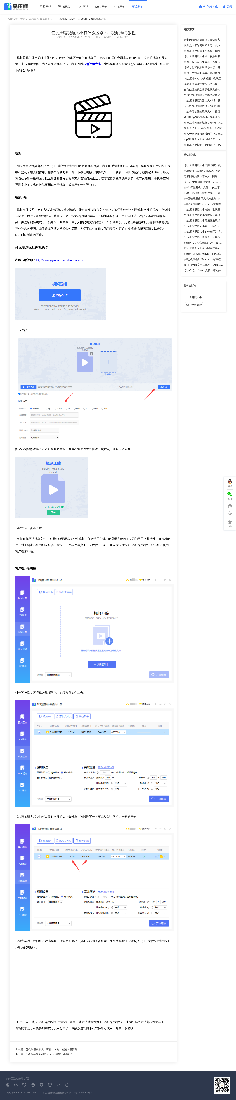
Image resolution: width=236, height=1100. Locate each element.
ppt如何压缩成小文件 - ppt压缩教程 (203, 188)
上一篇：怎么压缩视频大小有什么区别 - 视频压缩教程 (46, 1049)
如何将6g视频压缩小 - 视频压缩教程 (203, 118)
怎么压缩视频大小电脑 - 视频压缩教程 (203, 210)
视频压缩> (46, 19)
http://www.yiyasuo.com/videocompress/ (59, 260)
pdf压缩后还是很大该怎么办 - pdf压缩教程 (203, 199)
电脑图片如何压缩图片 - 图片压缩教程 (203, 177)
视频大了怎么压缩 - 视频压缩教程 (203, 128)
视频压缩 (64, 6)
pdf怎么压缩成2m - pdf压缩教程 (202, 204)
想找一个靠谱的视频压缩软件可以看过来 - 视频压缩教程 (203, 73)
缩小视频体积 (194, 305)
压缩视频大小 (194, 297)
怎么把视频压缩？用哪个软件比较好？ (203, 96)
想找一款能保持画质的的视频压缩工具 (203, 134)
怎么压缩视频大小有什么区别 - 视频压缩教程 (203, 227)
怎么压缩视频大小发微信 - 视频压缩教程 (203, 216)
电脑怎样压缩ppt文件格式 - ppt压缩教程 (203, 171)
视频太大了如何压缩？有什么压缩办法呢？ (203, 46)
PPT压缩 (119, 6)
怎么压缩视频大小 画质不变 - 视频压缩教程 (203, 166)
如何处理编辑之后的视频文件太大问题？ (203, 90)
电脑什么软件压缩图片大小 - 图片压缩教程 (203, 193)
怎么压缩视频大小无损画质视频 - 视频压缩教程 (203, 221)
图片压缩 (45, 6)
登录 (229, 6)
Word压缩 (100, 6)
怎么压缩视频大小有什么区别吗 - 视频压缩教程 (203, 232)
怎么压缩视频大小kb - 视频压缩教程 (203, 57)
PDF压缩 (82, 6)
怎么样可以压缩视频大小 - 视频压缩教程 (203, 112)
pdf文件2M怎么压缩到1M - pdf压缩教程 (203, 243)
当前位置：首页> (17, 19)
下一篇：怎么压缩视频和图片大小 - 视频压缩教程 (43, 1054)
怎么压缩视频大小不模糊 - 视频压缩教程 (203, 51)
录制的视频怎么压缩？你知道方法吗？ (203, 40)
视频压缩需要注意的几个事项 (201, 83)
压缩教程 (138, 6)
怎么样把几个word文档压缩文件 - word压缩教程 (203, 271)
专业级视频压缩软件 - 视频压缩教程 (203, 107)
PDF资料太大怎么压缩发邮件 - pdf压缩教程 (204, 249)
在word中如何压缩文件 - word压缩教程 (204, 182)
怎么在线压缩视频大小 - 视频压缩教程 (203, 62)
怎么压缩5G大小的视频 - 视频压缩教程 (203, 79)
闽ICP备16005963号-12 (81, 1092)
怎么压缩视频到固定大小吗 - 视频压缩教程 (203, 101)
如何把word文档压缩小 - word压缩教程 (204, 265)
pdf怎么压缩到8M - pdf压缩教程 (202, 259)
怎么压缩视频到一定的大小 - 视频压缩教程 (203, 145)
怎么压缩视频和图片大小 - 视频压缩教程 (203, 238)
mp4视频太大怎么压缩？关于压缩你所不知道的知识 (203, 140)
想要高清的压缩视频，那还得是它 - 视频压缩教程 (203, 123)
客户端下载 (210, 6)
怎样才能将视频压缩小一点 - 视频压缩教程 (203, 68)
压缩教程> (33, 19)
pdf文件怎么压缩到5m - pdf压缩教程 (203, 254)
